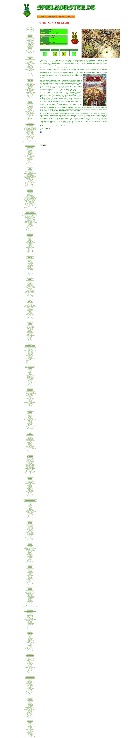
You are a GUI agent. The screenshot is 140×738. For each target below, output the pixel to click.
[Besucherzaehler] (43, 146)
